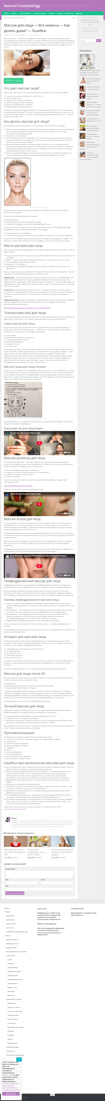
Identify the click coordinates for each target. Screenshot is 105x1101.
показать (18, 80)
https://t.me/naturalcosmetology (15, 809)
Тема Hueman (24, 1097)
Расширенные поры (15, 1027)
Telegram (24, 807)
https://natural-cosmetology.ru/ (49, 932)
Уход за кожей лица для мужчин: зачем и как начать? (94, 81)
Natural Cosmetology (22, 5)
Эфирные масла (12, 944)
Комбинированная (15, 979)
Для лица (10, 920)
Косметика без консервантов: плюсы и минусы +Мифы (37, 852)
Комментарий (10, 869)
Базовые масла (12, 940)
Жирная (11, 963)
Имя (7, 880)
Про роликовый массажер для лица (18, 486)
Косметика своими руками (17, 932)
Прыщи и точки (14, 1007)
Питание (51, 13)
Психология (69, 13)
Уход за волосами (39, 13)
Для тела (10, 928)
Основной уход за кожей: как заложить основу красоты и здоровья (62, 852)
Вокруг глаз (12, 987)
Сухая (10, 959)
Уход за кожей (25, 13)
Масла (14, 13)
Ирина (7, 35)
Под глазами (13, 1019)
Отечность (12, 1023)
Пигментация (13, 1015)
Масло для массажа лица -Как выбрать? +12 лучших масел (27, 308)
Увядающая (12, 983)
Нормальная (13, 975)
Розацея (11, 1035)
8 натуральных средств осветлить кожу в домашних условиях (93, 113)
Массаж (7, 18)
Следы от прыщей (15, 1011)
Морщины (12, 1003)
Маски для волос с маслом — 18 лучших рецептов (93, 136)
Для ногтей (10, 924)
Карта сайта (42, 908)
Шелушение (12, 1043)
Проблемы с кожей (13, 999)
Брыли (10, 1039)
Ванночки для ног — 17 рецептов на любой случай (93, 96)
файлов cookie (7, 1075)
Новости (60, 13)
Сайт (7, 886)
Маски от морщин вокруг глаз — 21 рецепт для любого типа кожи (94, 105)
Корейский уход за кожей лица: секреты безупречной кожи (14, 852)
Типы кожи (10, 956)
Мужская (11, 991)
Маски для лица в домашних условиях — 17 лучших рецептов (93, 128)
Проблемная (13, 967)
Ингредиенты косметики (16, 952)
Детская (11, 995)
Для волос (10, 916)
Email (43, 880)
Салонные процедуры (15, 1055)
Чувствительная (14, 971)
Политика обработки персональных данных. (10, 1085)
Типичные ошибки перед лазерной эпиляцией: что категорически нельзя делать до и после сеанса (90, 73)
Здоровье (78, 13)
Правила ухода (12, 1047)
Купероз (11, 1031)
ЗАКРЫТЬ (19, 1059)
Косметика (10, 1051)
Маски (6, 13)
